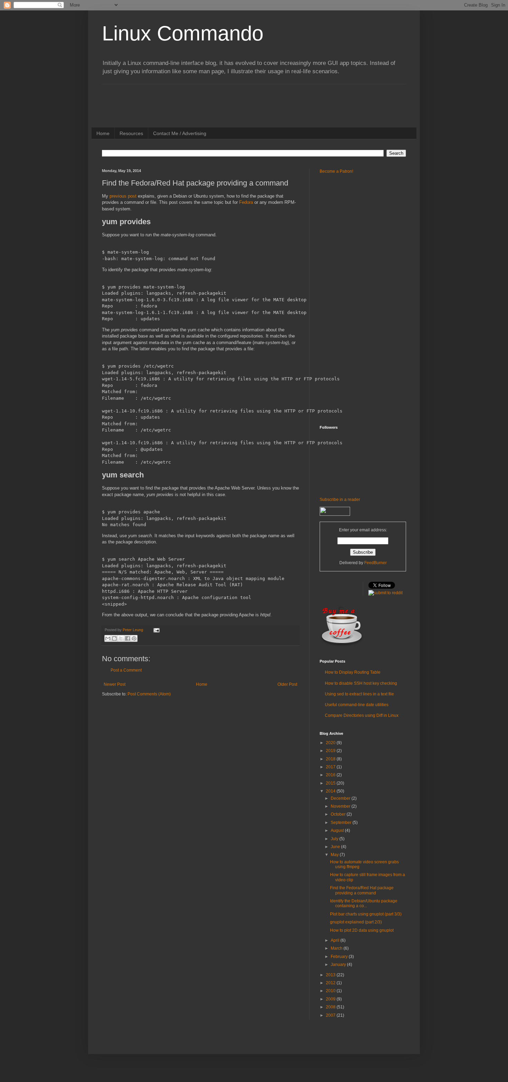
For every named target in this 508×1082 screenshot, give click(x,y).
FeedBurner (375, 562)
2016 (331, 774)
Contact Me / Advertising (179, 133)
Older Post (287, 684)
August (338, 830)
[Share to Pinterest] (134, 638)
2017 (331, 767)
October (339, 814)
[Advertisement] (228, 99)
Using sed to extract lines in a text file (359, 694)
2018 (331, 759)
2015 (331, 783)
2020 (331, 742)
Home (103, 133)
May (335, 854)
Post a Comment (126, 670)
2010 (331, 990)
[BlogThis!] (114, 638)
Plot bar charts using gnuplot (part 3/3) (366, 914)
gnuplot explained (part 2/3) (356, 922)
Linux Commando (182, 33)
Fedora (246, 202)
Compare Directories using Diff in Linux (361, 715)
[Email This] (107, 638)
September (341, 822)
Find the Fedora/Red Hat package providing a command (362, 890)
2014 (331, 791)
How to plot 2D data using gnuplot (362, 930)
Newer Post (114, 684)
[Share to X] (120, 638)
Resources (131, 133)
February (340, 956)
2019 (331, 750)
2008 (331, 1007)
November (341, 806)
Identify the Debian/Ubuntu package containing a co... (363, 903)
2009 (331, 999)
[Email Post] (156, 630)
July (335, 838)
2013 (331, 974)
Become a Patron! (336, 171)
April (335, 940)
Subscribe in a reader (340, 499)
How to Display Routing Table (352, 672)
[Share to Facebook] (127, 638)
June (336, 846)
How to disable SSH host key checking (361, 683)
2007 (331, 1015)
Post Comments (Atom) (149, 694)
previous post (123, 196)
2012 (331, 982)
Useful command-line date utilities (356, 704)
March (337, 948)
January (339, 964)
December (341, 798)
